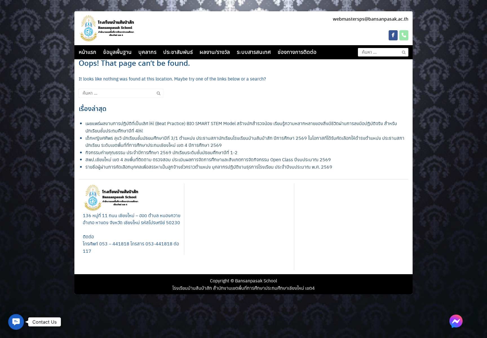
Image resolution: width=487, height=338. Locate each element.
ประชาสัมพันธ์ (178, 52)
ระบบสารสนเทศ (254, 52)
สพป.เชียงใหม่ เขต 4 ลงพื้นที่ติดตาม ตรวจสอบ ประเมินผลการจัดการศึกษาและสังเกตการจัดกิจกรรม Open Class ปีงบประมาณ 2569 (208, 159)
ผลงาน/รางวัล (215, 52)
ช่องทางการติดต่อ (297, 52)
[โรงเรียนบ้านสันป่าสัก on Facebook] (393, 35)
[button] (16, 322)
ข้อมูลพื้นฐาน (117, 52)
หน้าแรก (87, 52)
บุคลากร (147, 52)
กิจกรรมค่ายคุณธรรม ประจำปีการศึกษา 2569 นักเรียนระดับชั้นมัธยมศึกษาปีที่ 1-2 (161, 152)
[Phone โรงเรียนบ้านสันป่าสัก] (403, 35)
